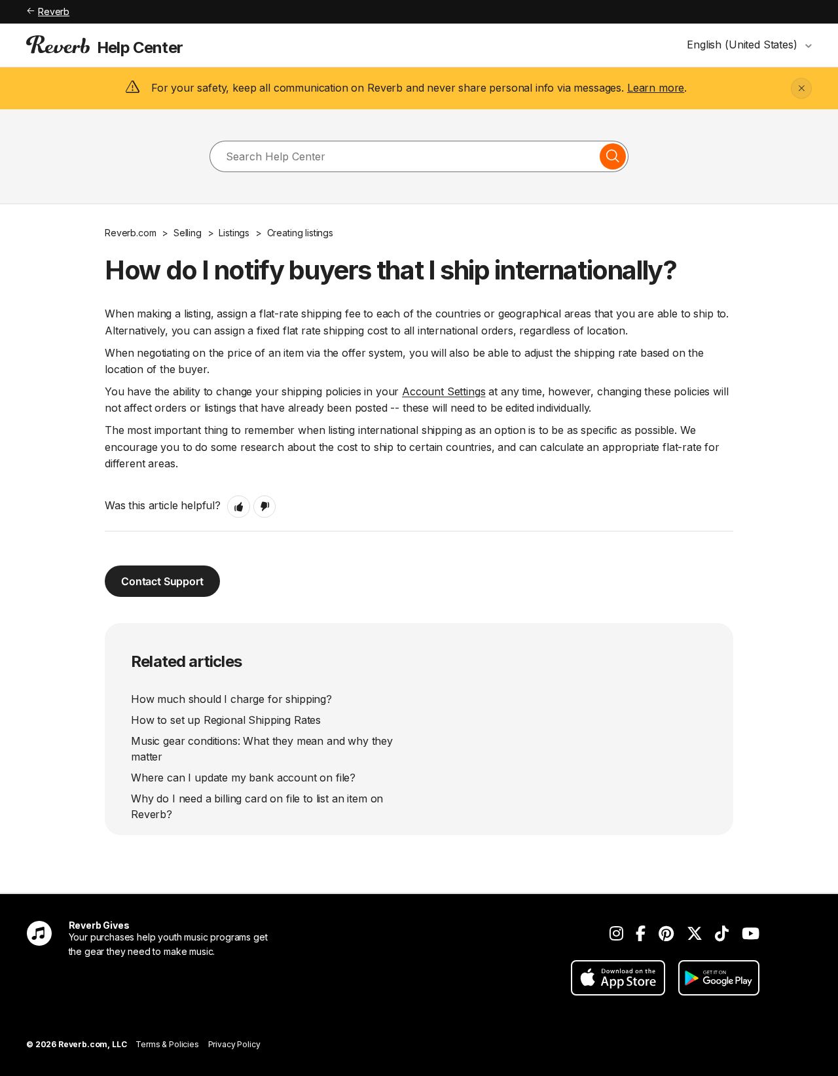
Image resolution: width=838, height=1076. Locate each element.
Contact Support (162, 581)
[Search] (613, 156)
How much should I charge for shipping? (231, 699)
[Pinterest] (666, 933)
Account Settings (443, 391)
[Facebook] (640, 933)
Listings (234, 232)
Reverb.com (130, 232)
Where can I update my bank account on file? (243, 777)
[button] (238, 506)
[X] (695, 933)
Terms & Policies (167, 1044)
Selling (187, 232)
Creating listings (300, 232)
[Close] (801, 88)
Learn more (655, 87)
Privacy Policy (234, 1044)
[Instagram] (616, 933)
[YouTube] (751, 933)
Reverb (53, 11)
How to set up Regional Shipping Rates (226, 719)
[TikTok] (722, 933)
